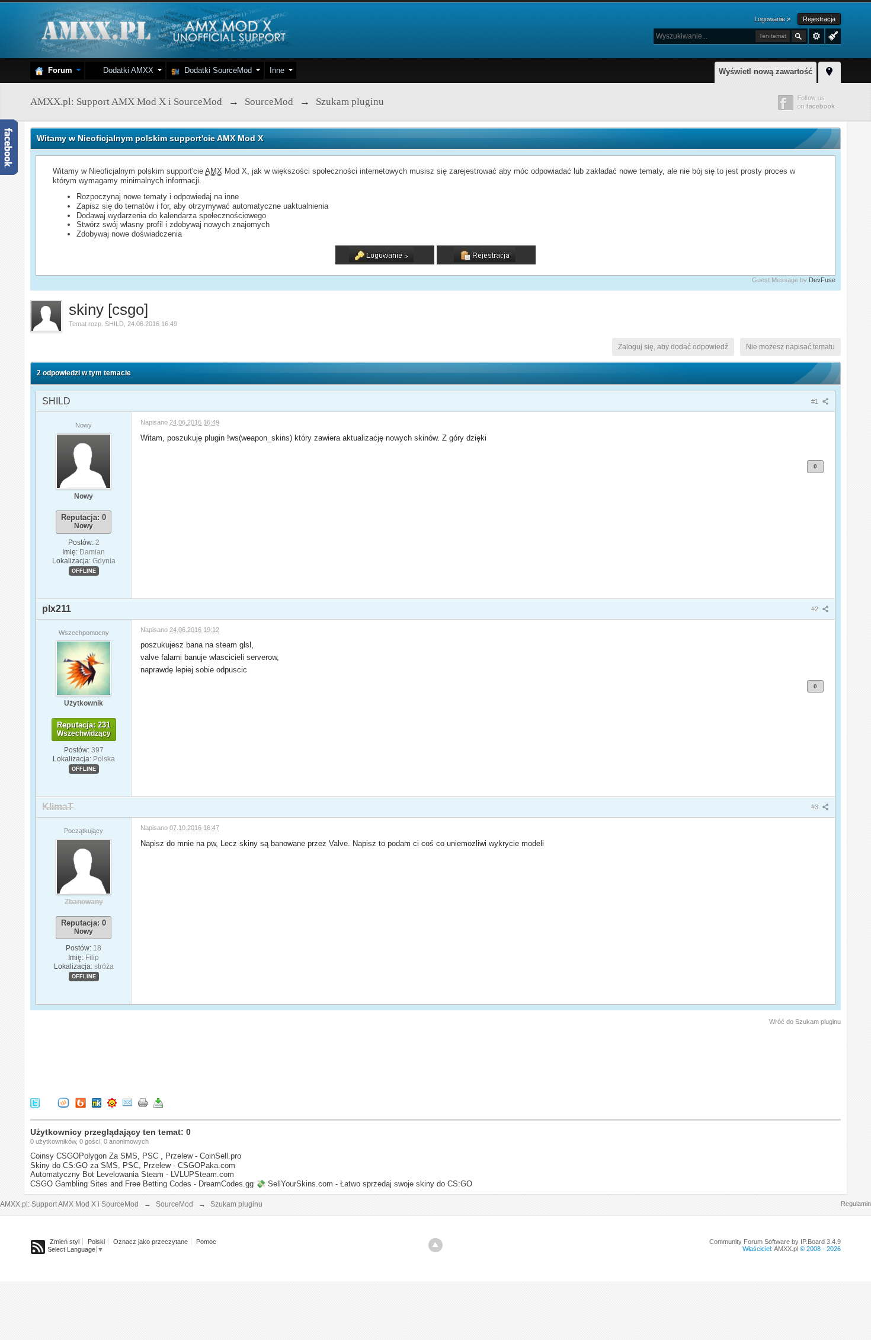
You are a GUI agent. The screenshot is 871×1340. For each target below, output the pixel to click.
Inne (277, 70)
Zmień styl (64, 1241)
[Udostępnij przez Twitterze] (35, 1101)
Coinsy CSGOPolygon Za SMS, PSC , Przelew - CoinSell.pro (135, 1155)
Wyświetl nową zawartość (765, 71)
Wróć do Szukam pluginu (805, 1021)
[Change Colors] (831, 35)
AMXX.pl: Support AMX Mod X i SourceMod (69, 1204)
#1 (815, 401)
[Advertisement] (246, 1059)
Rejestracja (819, 19)
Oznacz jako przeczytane (150, 1241)
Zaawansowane (816, 36)
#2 (815, 608)
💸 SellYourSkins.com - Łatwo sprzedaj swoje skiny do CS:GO (364, 1183)
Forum (57, 70)
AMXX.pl (786, 1248)
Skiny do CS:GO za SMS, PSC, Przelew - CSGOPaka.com (132, 1165)
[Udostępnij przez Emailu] (127, 1101)
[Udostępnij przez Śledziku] (96, 1101)
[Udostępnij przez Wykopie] (63, 1101)
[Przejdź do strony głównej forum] (162, 29)
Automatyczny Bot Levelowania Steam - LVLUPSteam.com (132, 1174)
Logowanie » (772, 19)
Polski (96, 1241)
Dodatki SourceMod (216, 70)
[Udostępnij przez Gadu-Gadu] (112, 1101)
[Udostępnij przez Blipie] (80, 1101)
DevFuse (822, 279)
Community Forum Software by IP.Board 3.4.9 (775, 1241)
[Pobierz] (158, 1101)
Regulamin (856, 1203)
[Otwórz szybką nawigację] (829, 70)
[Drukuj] (143, 1101)
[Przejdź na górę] (435, 1245)
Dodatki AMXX (125, 70)
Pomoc (206, 1241)
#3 (815, 807)
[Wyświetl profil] (83, 461)
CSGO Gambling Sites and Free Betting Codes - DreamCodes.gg (142, 1183)
